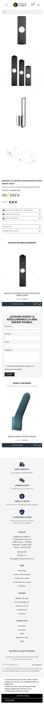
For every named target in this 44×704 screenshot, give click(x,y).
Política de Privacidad (13, 369)
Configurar (9, 700)
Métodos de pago (22, 598)
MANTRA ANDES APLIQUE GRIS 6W (22, 437)
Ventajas (22, 586)
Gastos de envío (22, 606)
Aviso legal (22, 571)
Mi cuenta (22, 630)
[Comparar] (40, 304)
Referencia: (6, 190)
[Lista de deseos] (35, 304)
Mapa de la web (22, 637)
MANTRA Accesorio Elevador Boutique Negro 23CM (22, 294)
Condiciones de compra (22, 582)
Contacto (22, 626)
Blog (22, 634)
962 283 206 (22, 552)
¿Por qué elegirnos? (22, 602)
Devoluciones (22, 610)
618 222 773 (22, 555)
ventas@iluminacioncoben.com (22, 559)
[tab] (22, 210)
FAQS (22, 641)
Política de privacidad (22, 574)
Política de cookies (22, 578)
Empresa (22, 614)
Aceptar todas (23, 696)
